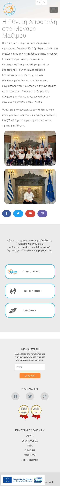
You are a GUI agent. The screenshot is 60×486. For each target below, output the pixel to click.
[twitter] (30, 397)
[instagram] (44, 397)
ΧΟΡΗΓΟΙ (30, 455)
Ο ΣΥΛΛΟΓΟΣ (30, 440)
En (44, 2)
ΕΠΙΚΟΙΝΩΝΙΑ (30, 460)
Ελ (38, 2)
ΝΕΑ (30, 445)
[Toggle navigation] (54, 10)
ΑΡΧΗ (29, 435)
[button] (30, 148)
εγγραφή (30, 375)
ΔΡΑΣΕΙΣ (30, 450)
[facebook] (15, 397)
